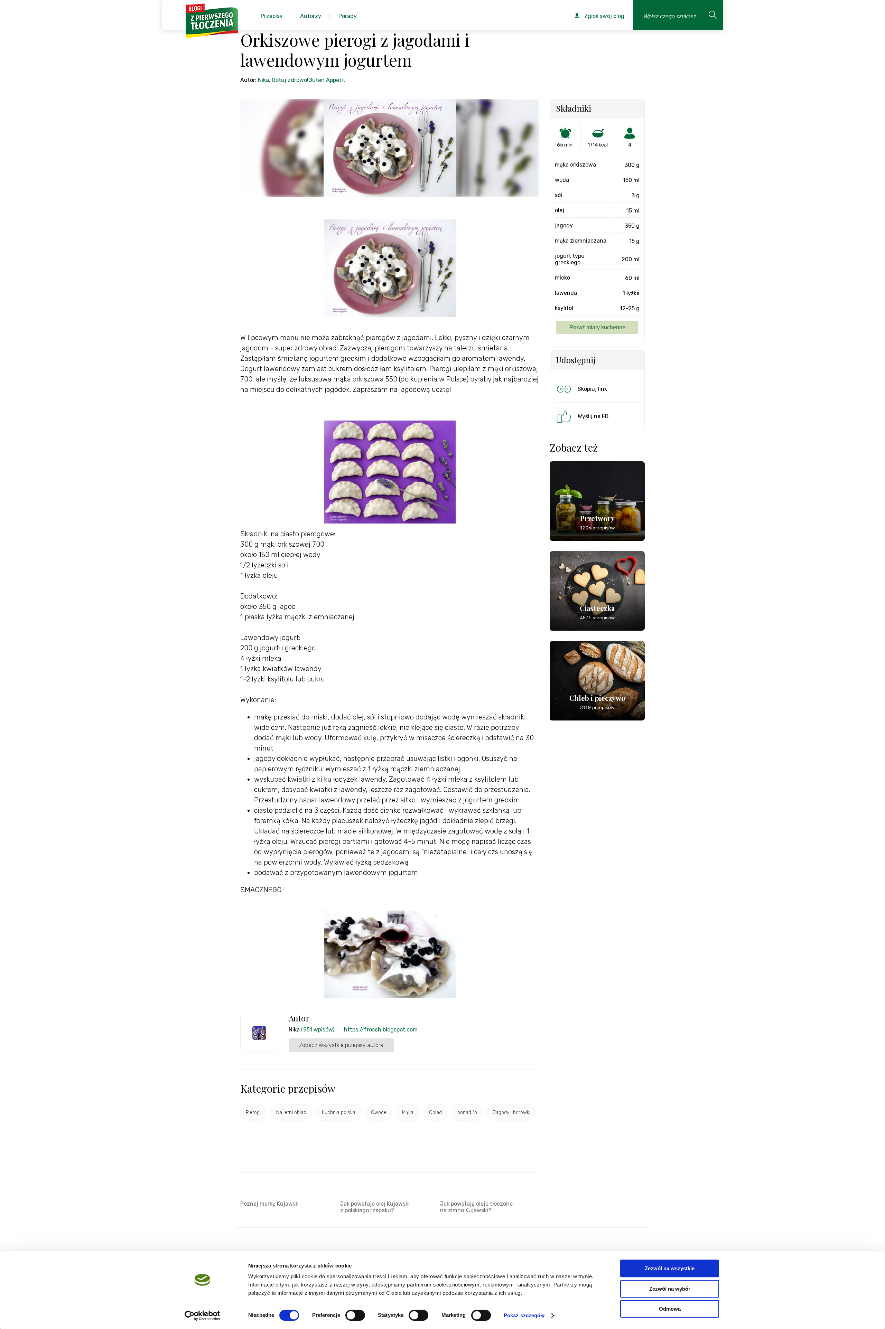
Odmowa (670, 1309)
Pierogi (253, 1112)
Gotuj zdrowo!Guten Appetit (308, 80)
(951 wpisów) (317, 1029)
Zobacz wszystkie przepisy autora (341, 1045)
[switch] (355, 1315)
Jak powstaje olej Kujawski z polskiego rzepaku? (375, 1207)
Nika (263, 80)
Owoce (378, 1112)
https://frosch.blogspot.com (381, 1029)
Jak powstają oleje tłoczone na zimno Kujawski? (476, 1207)
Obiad (435, 1112)
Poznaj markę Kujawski (270, 1203)
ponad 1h (467, 1112)
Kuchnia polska (338, 1112)
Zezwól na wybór (669, 1289)
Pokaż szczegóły (524, 1315)
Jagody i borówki (511, 1112)
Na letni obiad (291, 1112)
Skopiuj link (592, 389)
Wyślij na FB (593, 416)
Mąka (407, 1112)
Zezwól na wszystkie (670, 1268)
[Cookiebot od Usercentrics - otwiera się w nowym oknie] (202, 1315)
